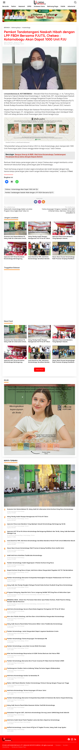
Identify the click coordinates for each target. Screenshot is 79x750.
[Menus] (4, 2)
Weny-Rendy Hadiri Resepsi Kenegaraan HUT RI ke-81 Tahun (39, 237)
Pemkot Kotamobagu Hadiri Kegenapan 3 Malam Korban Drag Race (30, 563)
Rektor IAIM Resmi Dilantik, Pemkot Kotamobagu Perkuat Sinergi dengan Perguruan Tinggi (38, 683)
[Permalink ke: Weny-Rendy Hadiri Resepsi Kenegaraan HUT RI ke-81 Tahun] (39, 228)
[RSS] (43, 201)
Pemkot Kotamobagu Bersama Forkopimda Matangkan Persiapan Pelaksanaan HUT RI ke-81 (39, 577)
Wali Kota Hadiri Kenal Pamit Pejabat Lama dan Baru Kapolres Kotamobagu (33, 720)
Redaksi (58, 745)
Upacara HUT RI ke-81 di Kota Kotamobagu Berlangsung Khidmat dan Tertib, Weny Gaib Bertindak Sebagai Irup (14, 258)
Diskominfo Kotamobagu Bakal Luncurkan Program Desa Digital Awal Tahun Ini (18, 209)
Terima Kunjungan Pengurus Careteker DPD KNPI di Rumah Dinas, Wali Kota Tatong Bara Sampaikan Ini (58, 210)
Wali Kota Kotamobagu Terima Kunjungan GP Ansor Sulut (26, 690)
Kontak (65, 745)
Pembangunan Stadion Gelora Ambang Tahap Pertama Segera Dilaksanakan (33, 668)
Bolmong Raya (8, 44)
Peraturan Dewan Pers (19, 747)
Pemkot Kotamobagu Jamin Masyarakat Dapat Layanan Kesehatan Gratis (32, 631)
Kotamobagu (16, 44)
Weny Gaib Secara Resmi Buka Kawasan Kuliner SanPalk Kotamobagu (31, 705)
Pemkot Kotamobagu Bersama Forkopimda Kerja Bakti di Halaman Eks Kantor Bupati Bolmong (39, 698)
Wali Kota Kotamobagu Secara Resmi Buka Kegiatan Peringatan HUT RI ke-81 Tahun (36, 609)
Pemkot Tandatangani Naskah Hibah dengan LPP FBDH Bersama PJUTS (29, 192)
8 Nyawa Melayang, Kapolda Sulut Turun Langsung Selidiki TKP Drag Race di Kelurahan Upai (38, 592)
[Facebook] (35, 201)
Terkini (22, 44)
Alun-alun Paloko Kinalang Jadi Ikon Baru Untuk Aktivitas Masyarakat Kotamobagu (35, 616)
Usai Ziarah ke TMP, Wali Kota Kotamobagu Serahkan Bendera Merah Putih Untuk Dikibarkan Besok (39, 258)
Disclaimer (5, 747)
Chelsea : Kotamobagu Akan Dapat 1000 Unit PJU (21, 189)
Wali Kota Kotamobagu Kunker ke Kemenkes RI (23, 675)
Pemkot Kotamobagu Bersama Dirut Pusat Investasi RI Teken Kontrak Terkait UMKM (35, 661)
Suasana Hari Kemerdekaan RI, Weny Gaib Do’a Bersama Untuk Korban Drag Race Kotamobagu (15, 237)
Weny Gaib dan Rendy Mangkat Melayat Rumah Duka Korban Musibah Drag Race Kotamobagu (39, 585)
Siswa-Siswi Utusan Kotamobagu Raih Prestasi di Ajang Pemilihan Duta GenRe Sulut (63, 258)
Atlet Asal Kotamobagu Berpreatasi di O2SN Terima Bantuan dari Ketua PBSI (33, 653)
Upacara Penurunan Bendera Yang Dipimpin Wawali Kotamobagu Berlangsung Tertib (63, 237)
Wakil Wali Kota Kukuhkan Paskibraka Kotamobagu (24, 555)
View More (39, 370)
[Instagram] (39, 201)
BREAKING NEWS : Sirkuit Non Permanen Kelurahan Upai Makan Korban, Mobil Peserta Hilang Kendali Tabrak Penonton (38, 600)
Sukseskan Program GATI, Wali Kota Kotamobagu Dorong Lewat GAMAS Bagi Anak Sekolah (38, 712)
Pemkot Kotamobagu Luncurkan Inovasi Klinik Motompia (26, 646)
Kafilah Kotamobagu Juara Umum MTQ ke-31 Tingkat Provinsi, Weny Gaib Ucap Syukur (36, 727)
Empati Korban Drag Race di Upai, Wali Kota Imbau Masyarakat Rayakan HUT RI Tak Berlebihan (40, 570)
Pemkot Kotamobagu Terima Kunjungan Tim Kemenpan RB (27, 638)
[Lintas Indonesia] (40, 2)
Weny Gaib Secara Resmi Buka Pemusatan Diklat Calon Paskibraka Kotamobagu (34, 624)
